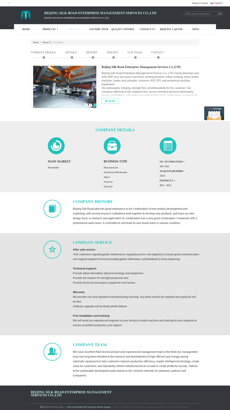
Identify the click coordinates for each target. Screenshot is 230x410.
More (111, 101)
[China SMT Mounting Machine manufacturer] (25, 15)
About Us (74, 29)
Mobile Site (47, 406)
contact (157, 52)
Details (71, 52)
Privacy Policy (58, 406)
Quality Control (123, 29)
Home (26, 29)
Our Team (134, 52)
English (217, 3)
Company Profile (43, 52)
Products (49, 29)
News (195, 29)
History (92, 52)
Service (112, 52)
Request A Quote (200, 3)
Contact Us (147, 29)
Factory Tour (99, 29)
